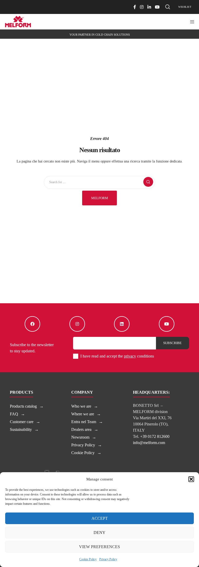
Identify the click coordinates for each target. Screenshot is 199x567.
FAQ (14, 414)
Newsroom (80, 437)
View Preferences (99, 547)
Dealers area (81, 429)
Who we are (81, 406)
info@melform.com (149, 442)
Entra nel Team (83, 422)
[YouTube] (157, 7)
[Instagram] (142, 7)
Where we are (82, 414)
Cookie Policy (88, 559)
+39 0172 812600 (154, 436)
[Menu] (190, 21)
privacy (130, 356)
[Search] (168, 7)
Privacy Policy (108, 559)
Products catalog (23, 406)
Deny (99, 532)
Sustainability (21, 429)
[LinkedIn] (149, 7)
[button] (191, 479)
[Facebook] (134, 7)
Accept (99, 518)
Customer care (21, 422)
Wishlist (184, 6)
